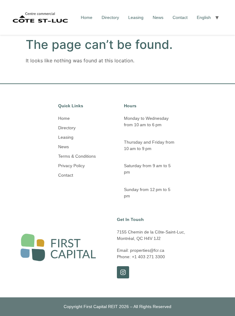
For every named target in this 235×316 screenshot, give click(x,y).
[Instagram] (123, 272)
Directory (110, 17)
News (158, 17)
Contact (180, 17)
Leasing (136, 17)
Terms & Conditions (77, 156)
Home (86, 17)
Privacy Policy (71, 165)
